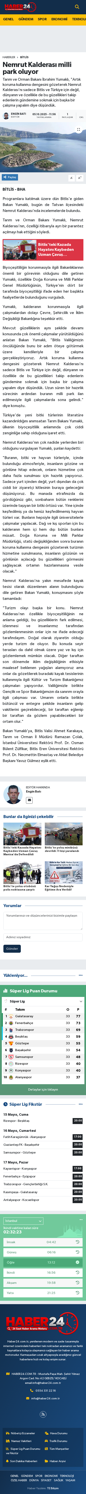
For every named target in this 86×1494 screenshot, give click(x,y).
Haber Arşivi (58, 1461)
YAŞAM (70, 1480)
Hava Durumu (58, 1433)
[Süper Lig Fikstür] (81, 1104)
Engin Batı (33, 791)
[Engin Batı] (13, 794)
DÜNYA (34, 1480)
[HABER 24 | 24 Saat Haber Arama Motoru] (20, 7)
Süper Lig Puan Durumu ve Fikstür (23, 1451)
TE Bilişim (53, 1488)
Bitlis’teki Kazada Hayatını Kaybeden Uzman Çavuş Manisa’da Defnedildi (22, 851)
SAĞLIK (58, 1480)
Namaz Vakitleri (21, 1441)
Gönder (12, 949)
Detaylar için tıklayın (43, 1089)
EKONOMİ (59, 19)
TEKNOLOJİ (67, 1475)
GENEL (8, 19)
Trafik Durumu (58, 1441)
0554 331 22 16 (46, 1390)
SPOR (42, 19)
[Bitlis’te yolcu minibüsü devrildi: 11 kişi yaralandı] (64, 834)
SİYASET (46, 1480)
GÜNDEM (25, 19)
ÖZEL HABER (19, 1480)
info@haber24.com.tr (45, 1398)
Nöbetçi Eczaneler (23, 1433)
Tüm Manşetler (59, 1448)
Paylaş (12, 177)
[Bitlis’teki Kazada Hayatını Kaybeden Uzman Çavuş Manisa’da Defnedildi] (22, 834)
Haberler (9, 57)
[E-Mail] (29, 800)
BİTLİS (24, 57)
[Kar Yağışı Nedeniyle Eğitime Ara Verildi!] (64, 872)
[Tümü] (81, 975)
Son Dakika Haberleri (23, 1461)
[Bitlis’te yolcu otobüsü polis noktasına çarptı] (22, 872)
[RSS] (43, 1414)
